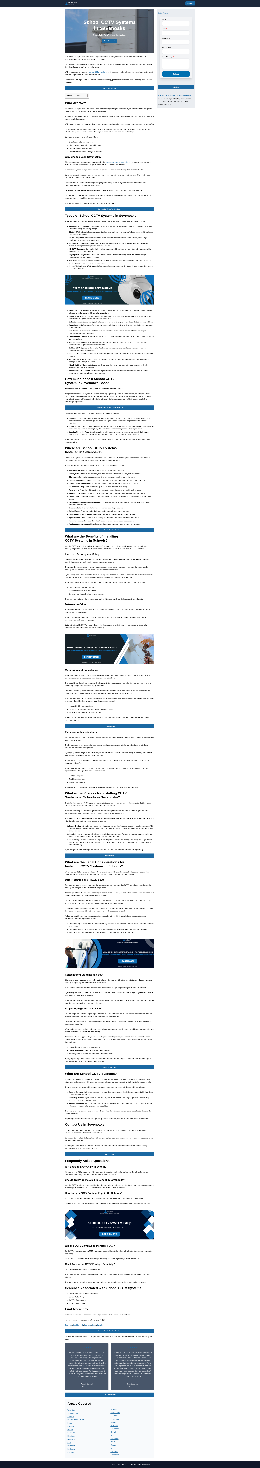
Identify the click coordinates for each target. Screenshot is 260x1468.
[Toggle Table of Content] (84, 95)
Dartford (70, 1429)
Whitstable (114, 1425)
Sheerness (114, 1416)
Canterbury (114, 1429)
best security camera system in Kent (118, 162)
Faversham (114, 1419)
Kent (69, 1442)
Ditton (69, 1423)
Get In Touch (109, 1154)
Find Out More (110, 726)
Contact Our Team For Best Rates (109, 209)
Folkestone (114, 1438)
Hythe (112, 1435)
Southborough (78, 1325)
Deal (112, 1448)
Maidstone (71, 1446)
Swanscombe (72, 1433)
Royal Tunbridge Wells (75, 1420)
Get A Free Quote (110, 1394)
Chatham (70, 1452)
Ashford (113, 1422)
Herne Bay (114, 1432)
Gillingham (114, 1409)
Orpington (87, 1325)
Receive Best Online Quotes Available (110, 407)
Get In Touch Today (109, 88)
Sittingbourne (115, 1412)
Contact (190, 3)
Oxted (94, 1325)
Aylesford (70, 1426)
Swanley (100, 1325)
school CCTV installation (98, 72)
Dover (112, 1442)
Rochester (71, 1449)
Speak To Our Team (109, 1067)
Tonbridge (68, 1325)
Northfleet (70, 1436)
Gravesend (71, 1439)
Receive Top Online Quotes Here (109, 530)
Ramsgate (114, 1451)
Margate (113, 1445)
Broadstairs (114, 1455)
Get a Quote (108, 41)
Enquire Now (109, 855)
